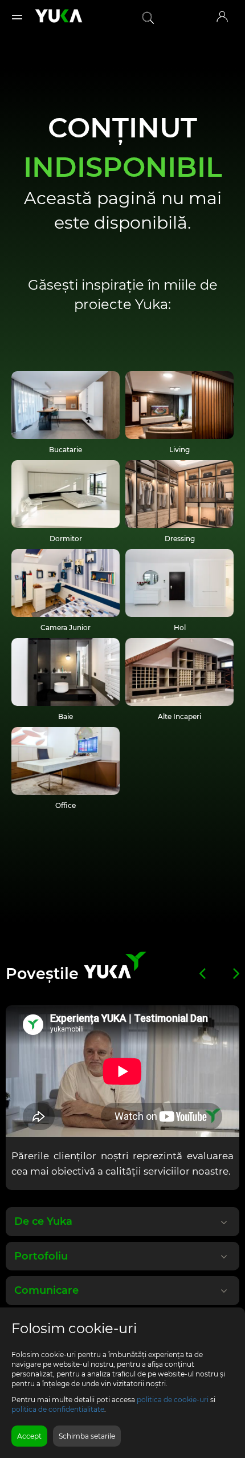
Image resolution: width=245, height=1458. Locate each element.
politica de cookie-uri (173, 1399)
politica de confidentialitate (57, 1409)
